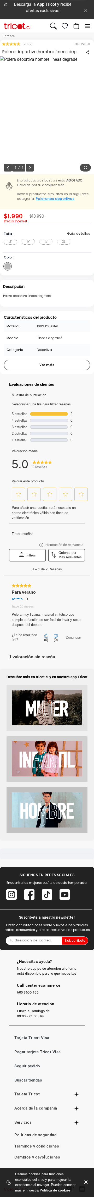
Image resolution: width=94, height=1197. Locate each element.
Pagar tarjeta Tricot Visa (37, 1052)
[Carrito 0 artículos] (76, 26)
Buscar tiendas (28, 1080)
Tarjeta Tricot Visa (31, 1037)
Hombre (9, 36)
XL (63, 241)
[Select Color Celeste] (7, 266)
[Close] (85, 10)
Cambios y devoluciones (37, 1157)
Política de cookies (55, 1190)
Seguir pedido (27, 1066)
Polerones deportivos (55, 198)
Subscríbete (75, 940)
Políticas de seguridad (35, 1135)
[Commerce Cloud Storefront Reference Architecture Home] (17, 26)
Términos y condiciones (36, 1146)
